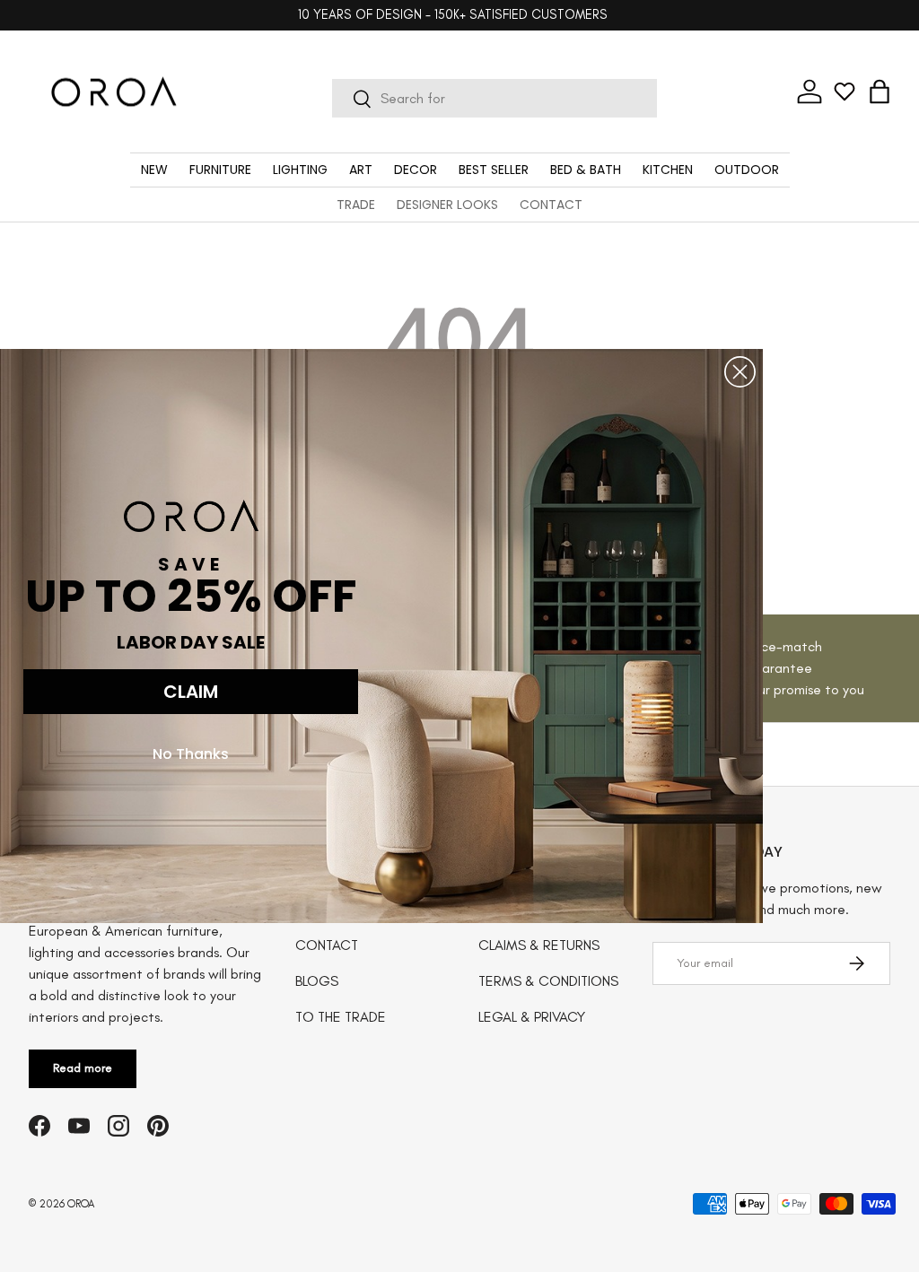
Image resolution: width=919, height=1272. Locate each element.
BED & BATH (585, 170)
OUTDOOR (746, 170)
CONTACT (551, 204)
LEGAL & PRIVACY (531, 1016)
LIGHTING (300, 170)
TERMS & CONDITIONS (548, 980)
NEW (154, 170)
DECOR (415, 170)
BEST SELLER (494, 170)
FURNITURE (220, 170)
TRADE (356, 204)
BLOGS (316, 980)
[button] (879, 91)
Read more (82, 1068)
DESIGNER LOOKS (447, 204)
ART (360, 170)
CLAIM (190, 691)
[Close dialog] (740, 372)
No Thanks (191, 754)
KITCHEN (668, 170)
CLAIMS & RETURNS (539, 945)
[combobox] (494, 98)
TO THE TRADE (340, 1016)
